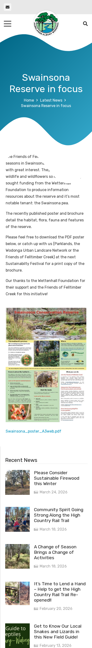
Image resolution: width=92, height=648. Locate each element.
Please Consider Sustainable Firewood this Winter (56, 478)
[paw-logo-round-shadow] (46, 23)
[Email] (7, 7)
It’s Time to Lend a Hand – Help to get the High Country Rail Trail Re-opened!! (60, 592)
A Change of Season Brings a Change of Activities (55, 552)
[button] (7, 23)
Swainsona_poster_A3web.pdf (33, 431)
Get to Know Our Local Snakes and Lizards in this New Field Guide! (57, 631)
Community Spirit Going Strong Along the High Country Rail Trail (58, 515)
